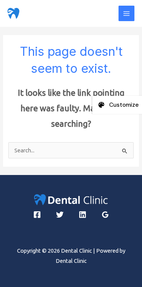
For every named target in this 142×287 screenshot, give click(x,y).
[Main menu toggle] (126, 13)
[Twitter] (60, 214)
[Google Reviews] (105, 214)
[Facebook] (37, 214)
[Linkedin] (82, 214)
